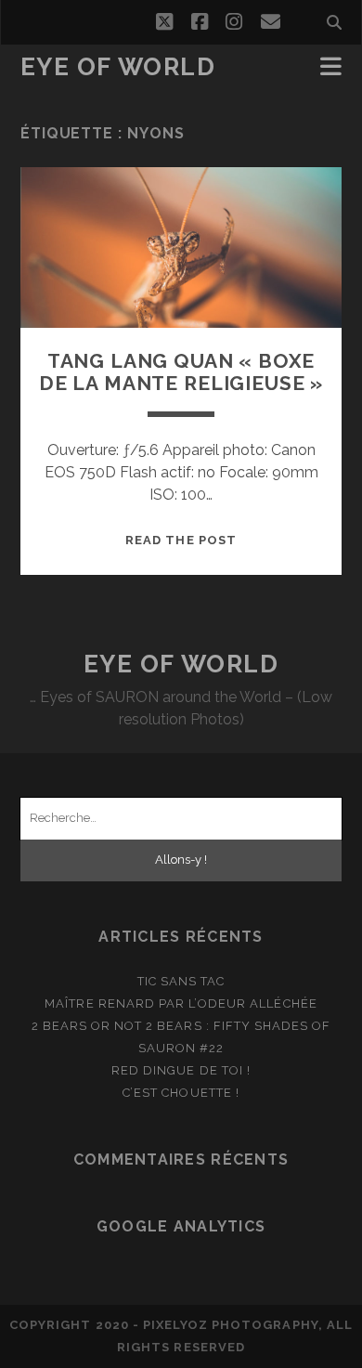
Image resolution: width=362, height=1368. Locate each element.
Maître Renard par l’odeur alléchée (181, 1003)
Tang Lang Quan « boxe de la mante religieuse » (181, 372)
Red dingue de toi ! (181, 1070)
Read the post (181, 540)
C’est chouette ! (181, 1093)
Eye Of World (118, 67)
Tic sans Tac (181, 981)
